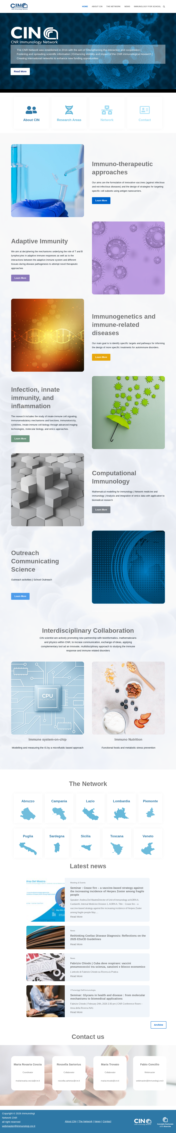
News (127, 6)
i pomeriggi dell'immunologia (83, 990)
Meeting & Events (78, 883)
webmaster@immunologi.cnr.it (149, 1081)
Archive (158, 1024)
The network (113, 6)
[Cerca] (164, 6)
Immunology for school (147, 6)
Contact (107, 1121)
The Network (85, 1121)
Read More (20, 71)
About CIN (97, 6)
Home (85, 6)
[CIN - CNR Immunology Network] (19, 6)
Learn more (101, 200)
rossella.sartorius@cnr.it (69, 1081)
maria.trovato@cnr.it (110, 1081)
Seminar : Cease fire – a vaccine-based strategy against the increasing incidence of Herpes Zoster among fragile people (107, 891)
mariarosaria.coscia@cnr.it (28, 1081)
